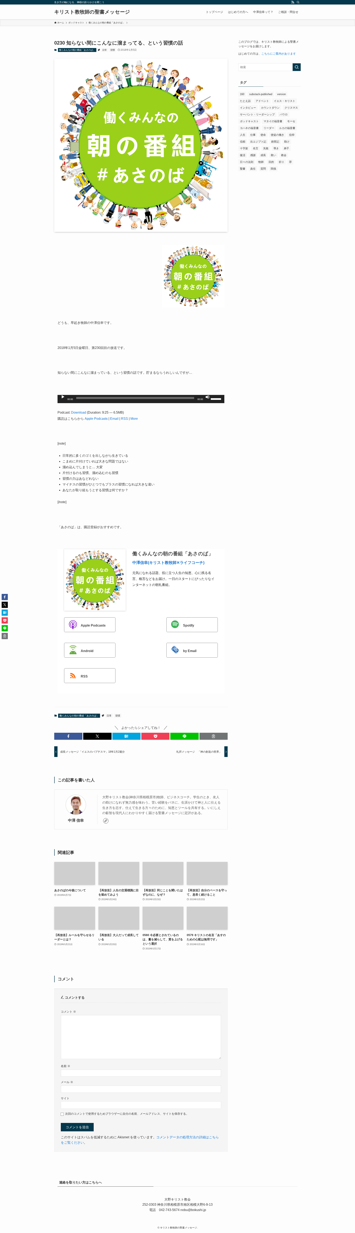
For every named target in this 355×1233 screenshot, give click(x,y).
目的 (271, 161)
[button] (68, 736)
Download (78, 412)
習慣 (112, 50)
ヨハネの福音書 (249, 128)
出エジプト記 (258, 141)
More (134, 418)
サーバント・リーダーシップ (257, 114)
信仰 (291, 134)
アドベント (262, 100)
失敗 (266, 148)
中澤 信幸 (76, 820)
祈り (281, 161)
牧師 (261, 161)
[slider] (216, 398)
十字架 (244, 148)
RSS (124, 418)
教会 (283, 155)
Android (87, 651)
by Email (189, 651)
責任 (253, 168)
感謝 (253, 155)
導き (276, 148)
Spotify (188, 625)
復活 (242, 155)
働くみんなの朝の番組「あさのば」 (77, 50)
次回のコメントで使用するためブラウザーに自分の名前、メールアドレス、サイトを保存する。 (127, 1113)
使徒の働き (277, 134)
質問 (263, 168)
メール (67, 1082)
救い (273, 155)
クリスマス (291, 107)
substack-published (260, 94)
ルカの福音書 (287, 128)
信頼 (242, 141)
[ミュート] (207, 397)
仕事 (253, 134)
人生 (242, 134)
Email (114, 418)
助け (286, 141)
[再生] (63, 397)
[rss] (292, 2)
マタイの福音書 (273, 121)
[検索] (298, 2)
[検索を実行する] (297, 67)
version (281, 94)
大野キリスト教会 (177, 1199)
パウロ (284, 114)
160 (242, 94)
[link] (105, 821)
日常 (104, 50)
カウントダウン (270, 107)
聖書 (242, 168)
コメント (68, 1011)
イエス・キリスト (284, 100)
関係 (273, 168)
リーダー (269, 128)
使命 (263, 134)
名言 (255, 148)
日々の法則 (246, 161)
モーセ (291, 121)
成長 (263, 155)
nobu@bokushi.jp (193, 1210)
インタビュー (248, 107)
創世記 (275, 141)
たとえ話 (245, 100)
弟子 (286, 148)
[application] (141, 399)
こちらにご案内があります (278, 53)
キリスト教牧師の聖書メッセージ (92, 11)
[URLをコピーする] (213, 736)
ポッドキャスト (249, 121)
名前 (65, 1066)
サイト (65, 1098)
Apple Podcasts (96, 418)
